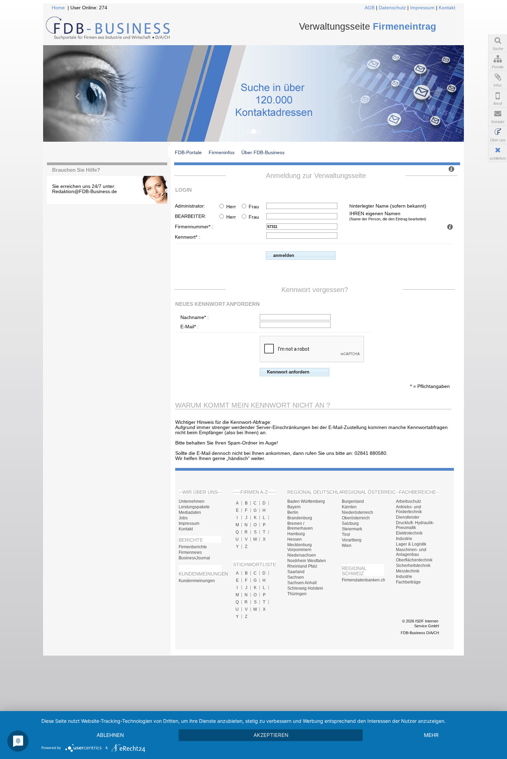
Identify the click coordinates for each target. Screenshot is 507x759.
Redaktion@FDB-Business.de (84, 191)
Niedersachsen (301, 555)
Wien (346, 545)
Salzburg (350, 523)
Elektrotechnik (409, 533)
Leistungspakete (194, 507)
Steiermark (352, 529)
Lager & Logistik (411, 544)
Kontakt (447, 7)
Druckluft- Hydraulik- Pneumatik (415, 525)
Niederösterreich (357, 512)
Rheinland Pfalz (302, 566)
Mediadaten (190, 512)
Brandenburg (299, 518)
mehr (431, 735)
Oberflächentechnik (414, 560)
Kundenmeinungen (197, 580)
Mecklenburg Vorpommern (299, 547)
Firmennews (190, 552)
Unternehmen (192, 501)
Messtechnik (407, 571)
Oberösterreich (356, 518)
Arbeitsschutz (408, 501)
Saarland (296, 571)
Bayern (294, 507)
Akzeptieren (271, 735)
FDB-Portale (188, 152)
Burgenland (353, 501)
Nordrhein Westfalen (306, 560)
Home (58, 7)
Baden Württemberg (306, 501)
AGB (370, 7)
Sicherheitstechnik (413, 565)
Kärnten (349, 507)
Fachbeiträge (408, 582)
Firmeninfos (222, 152)
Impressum (422, 7)
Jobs (183, 518)
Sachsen (295, 577)
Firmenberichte (193, 547)
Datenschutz (392, 7)
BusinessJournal (194, 558)
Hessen (294, 539)
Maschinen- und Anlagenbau (411, 552)
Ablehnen (110, 735)
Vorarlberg (351, 540)
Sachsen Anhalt (302, 582)
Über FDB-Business (263, 152)
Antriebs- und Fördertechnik (409, 509)
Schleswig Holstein (305, 588)
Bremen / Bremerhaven (300, 526)
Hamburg (296, 533)
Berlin (292, 512)
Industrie (404, 538)
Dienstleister (407, 517)
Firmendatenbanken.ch (363, 580)
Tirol (346, 534)
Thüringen (297, 593)
